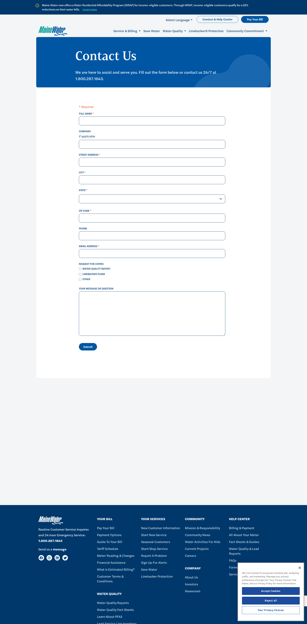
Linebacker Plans (93, 274)
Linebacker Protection (157, 576)
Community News (197, 535)
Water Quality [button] (173, 31)
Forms (233, 567)
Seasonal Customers (155, 541)
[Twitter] (65, 558)
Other (86, 279)
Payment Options (109, 535)
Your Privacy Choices (271, 610)
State (83, 190)
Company (85, 131)
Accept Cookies (270, 591)
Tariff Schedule (107, 548)
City (82, 172)
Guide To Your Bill (109, 541)
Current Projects (197, 548)
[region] (271, 591)
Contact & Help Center (217, 19)
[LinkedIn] (57, 558)
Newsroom (192, 591)
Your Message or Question (96, 288)
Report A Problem (154, 555)
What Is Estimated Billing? (115, 569)
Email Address (89, 246)
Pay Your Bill (255, 19)
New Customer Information (160, 528)
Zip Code (85, 210)
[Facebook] (41, 558)
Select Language (178, 20)
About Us (191, 577)
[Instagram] (49, 558)
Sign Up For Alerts (154, 562)
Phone (83, 228)
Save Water (151, 31)
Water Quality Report (96, 268)
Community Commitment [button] (246, 31)
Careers (190, 555)
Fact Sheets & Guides (244, 541)
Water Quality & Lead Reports (244, 551)
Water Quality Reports (113, 602)
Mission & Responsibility (202, 528)
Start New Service (154, 535)
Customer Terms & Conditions (110, 578)
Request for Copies (91, 263)
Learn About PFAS (109, 616)
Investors (191, 584)
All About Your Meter (244, 535)
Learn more (90, 9)
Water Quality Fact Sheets (115, 609)
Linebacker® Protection (206, 31)
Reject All (271, 600)
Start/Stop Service (154, 548)
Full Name (86, 113)
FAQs (232, 560)
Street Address (89, 154)
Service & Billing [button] (125, 31)
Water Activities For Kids (202, 541)
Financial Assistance (111, 562)
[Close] (300, 568)
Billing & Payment (241, 528)
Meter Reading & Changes (115, 555)
